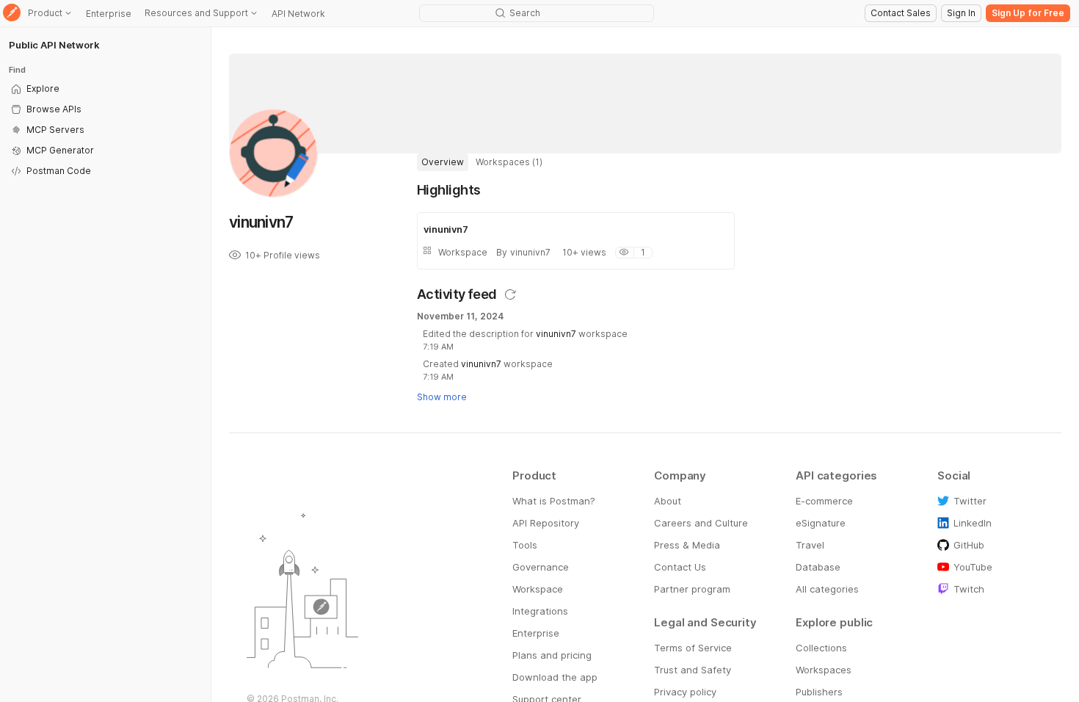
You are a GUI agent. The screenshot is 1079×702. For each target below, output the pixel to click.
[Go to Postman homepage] (12, 13)
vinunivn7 (556, 333)
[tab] (442, 162)
